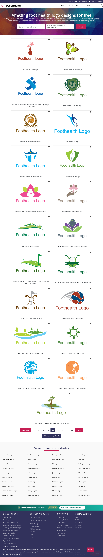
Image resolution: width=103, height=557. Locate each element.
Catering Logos (7, 477)
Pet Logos (81, 459)
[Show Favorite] (89, 1)
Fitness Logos (31, 482)
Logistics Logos (57, 482)
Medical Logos (57, 495)
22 (72, 430)
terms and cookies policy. (11, 554)
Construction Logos (33, 455)
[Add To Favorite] (49, 39)
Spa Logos (81, 486)
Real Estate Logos (84, 468)
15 (38, 430)
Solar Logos (82, 482)
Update (80, 27)
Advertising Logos (8, 455)
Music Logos (82, 455)
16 (43, 430)
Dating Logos (31, 459)
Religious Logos (83, 473)
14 (34, 430)
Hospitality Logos (58, 459)
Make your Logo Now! (51, 436)
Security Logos (83, 477)
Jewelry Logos (57, 473)
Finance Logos (32, 477)
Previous (25, 430)
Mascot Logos (57, 486)
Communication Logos (9, 491)
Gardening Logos (33, 495)
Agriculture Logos (8, 459)
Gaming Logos (32, 491)
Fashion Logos (32, 473)
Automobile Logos (8, 468)
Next (79, 430)
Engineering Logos (33, 468)
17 (48, 430)
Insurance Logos (58, 468)
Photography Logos (84, 464)
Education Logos (32, 464)
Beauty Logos (6, 473)
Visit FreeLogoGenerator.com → (72, 507)
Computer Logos (7, 495)
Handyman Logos (58, 455)
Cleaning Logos (7, 482)
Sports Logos (82, 491)
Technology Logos (84, 495)
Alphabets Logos (7, 464)
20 (62, 430)
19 (58, 430)
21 (67, 430)
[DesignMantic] (11, 5)
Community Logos (8, 486)
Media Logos (56, 491)
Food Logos (31, 486)
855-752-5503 (83, 1)
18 (53, 430)
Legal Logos (56, 477)
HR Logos (55, 464)
